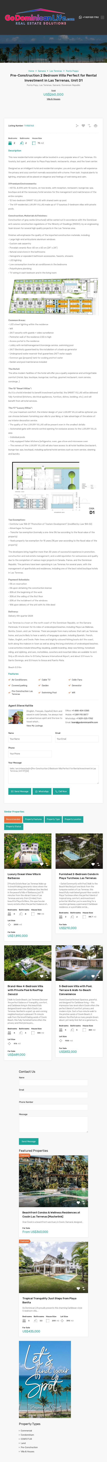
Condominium (27, 1435)
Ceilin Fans (77, 680)
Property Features (33, 819)
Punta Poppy (72, 71)
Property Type (53, 819)
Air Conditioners (19, 680)
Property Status (13, 826)
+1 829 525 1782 (91, 17)
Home (31, 71)
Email (57, 733)
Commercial (26, 1430)
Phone (11, 748)
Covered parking (19, 685)
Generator (77, 685)
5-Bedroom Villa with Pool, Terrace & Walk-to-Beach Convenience (75, 990)
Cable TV (46, 680)
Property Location (73, 819)
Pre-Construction (29, 1447)
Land (23, 1443)
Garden (45, 685)
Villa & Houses (53, 99)
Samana (42, 71)
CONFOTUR (26, 1439)
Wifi (73, 692)
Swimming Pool (49, 692)
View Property (28, 862)
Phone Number (26, 1102)
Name (11, 733)
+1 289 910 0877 (80, 714)
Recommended (13, 819)
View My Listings (34, 725)
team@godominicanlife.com (84, 722)
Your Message (15, 762)
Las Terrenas (56, 71)
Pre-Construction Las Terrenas (22, 692)
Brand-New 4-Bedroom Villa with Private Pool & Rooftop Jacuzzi (25, 990)
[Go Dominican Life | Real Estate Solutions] (40, 31)
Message (23, 1114)
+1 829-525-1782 (84, 718)
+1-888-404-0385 (80, 710)
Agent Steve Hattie (20, 705)
